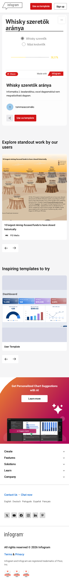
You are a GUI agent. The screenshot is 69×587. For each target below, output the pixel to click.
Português (27, 501)
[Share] (9, 118)
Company (10, 476)
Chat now (26, 494)
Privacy (19, 554)
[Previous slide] (6, 248)
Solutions (10, 464)
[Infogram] (12, 6)
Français (46, 501)
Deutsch (17, 501)
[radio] (34, 39)
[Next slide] (14, 248)
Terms (8, 554)
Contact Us (10, 494)
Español (37, 501)
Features (9, 457)
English (7, 501)
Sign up (60, 6)
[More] (61, 20)
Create (8, 451)
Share (12, 74)
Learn (8, 470)
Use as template (41, 6)
